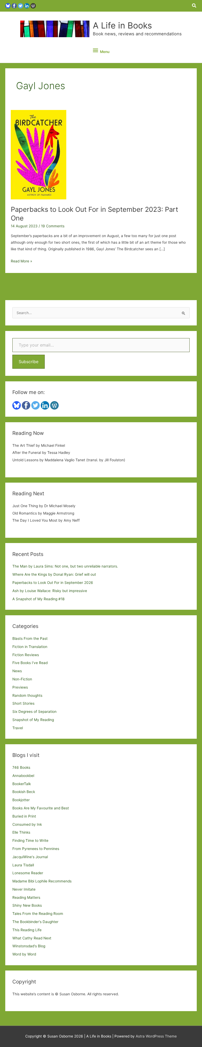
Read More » (21, 262)
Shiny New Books (27, 905)
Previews (20, 687)
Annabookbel (23, 776)
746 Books (21, 767)
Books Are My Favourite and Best (40, 808)
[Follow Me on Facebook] (14, 5)
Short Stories (23, 703)
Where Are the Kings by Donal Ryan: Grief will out (54, 574)
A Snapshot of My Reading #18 (38, 599)
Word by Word (24, 954)
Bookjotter (21, 800)
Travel (17, 728)
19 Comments (52, 226)
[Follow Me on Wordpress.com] (33, 5)
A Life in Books (122, 25)
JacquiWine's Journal (30, 857)
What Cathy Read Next (31, 938)
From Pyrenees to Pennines (35, 849)
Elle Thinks (21, 832)
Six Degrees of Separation (34, 711)
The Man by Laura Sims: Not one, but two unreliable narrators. (65, 566)
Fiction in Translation (29, 647)
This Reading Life (27, 930)
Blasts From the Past (30, 638)
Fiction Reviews (25, 655)
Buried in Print (24, 816)
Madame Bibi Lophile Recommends (42, 881)
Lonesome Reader (27, 873)
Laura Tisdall (23, 865)
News (17, 671)
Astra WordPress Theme (156, 1036)
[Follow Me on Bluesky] (8, 5)
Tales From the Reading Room (37, 913)
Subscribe (28, 361)
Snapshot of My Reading (33, 720)
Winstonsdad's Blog (28, 946)
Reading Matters (26, 897)
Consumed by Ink (27, 824)
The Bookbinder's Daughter (35, 922)
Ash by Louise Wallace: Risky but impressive (49, 591)
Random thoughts (27, 695)
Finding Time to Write (30, 840)
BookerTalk (21, 784)
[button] (194, 5)
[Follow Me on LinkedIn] (26, 5)
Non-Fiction (22, 679)
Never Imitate (24, 889)
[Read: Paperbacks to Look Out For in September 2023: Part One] (38, 154)
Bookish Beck (23, 792)
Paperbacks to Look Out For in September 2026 (52, 582)
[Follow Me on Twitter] (20, 5)
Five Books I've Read (30, 663)
